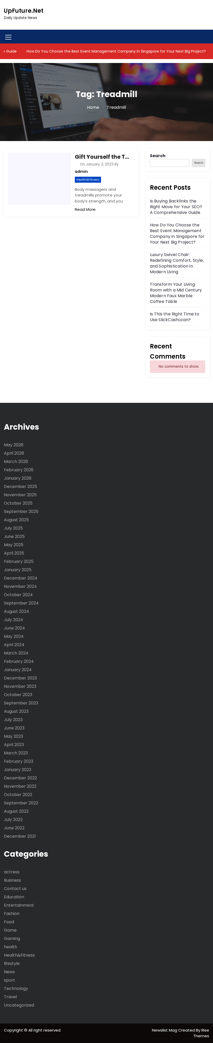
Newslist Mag (165, 1030)
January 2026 (17, 478)
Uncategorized (19, 1005)
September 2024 (21, 603)
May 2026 (13, 445)
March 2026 (16, 462)
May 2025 (13, 545)
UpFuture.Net (23, 11)
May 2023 (13, 736)
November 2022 (20, 786)
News (9, 972)
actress (11, 872)
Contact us (15, 889)
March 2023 (16, 753)
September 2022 (21, 803)
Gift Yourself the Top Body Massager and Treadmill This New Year (102, 157)
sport (9, 980)
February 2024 (19, 661)
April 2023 (14, 745)
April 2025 (14, 553)
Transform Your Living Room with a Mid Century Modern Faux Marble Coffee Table (176, 292)
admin (81, 171)
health (10, 947)
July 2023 (13, 720)
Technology (16, 988)
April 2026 (14, 453)
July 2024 (13, 620)
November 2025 (20, 495)
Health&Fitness (87, 179)
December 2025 (20, 486)
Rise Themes (201, 1033)
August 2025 (16, 520)
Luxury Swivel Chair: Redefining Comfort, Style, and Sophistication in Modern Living (177, 263)
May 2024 (14, 636)
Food (9, 922)
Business (12, 880)
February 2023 (18, 761)
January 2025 (17, 570)
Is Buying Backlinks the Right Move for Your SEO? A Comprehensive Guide (176, 206)
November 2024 (20, 586)
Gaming (12, 939)
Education (14, 897)
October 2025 (18, 503)
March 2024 (16, 653)
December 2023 (20, 678)
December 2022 (20, 778)
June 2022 (14, 828)
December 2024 (20, 578)
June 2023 (14, 728)
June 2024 (14, 628)
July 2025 (13, 528)
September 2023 (21, 703)
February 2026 (19, 470)
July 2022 (13, 820)
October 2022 (18, 795)
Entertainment (19, 905)
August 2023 (16, 711)
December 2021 (20, 836)
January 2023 (17, 770)
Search (157, 156)
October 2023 (18, 695)
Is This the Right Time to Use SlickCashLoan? (174, 317)
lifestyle (12, 963)
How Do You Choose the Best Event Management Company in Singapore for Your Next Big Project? (106, 51)
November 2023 (20, 686)
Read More (85, 209)
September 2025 (21, 511)
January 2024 (18, 670)
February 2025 (19, 561)
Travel (10, 997)
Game (10, 930)
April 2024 (14, 645)
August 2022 (16, 811)
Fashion (11, 914)
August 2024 (16, 611)
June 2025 (14, 536)
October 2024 (18, 595)
